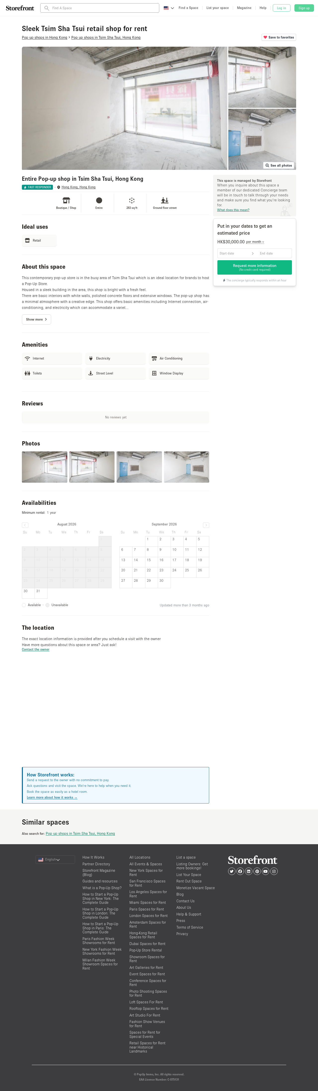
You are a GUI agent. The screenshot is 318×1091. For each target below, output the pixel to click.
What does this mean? (233, 210)
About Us (183, 907)
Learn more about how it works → (52, 797)
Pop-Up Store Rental (145, 950)
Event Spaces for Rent (147, 974)
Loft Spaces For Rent (146, 1002)
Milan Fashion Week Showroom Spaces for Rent (100, 964)
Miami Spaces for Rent (147, 902)
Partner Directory (96, 864)
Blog (180, 894)
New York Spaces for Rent (146, 872)
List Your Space (188, 875)
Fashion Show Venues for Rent (147, 1023)
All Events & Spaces (145, 864)
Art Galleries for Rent (146, 967)
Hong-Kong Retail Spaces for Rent (143, 935)
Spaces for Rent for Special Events (144, 1034)
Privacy (182, 934)
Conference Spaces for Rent (147, 983)
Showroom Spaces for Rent (147, 959)
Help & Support (188, 914)
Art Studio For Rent (144, 1015)
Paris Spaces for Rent (146, 909)
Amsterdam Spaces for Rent (147, 924)
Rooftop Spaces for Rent (148, 1008)
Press (180, 920)
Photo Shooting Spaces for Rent (148, 993)
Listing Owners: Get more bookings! (192, 866)
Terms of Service (189, 927)
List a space (186, 857)
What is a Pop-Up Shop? (101, 888)
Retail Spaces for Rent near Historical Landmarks (147, 1047)
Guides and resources (100, 881)
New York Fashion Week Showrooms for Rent (102, 951)
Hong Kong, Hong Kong (79, 187)
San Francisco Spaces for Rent (147, 883)
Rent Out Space (189, 881)
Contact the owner (35, 649)
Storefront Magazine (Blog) (98, 872)
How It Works (93, 857)
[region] (115, 715)
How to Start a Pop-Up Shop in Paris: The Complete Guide (100, 928)
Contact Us (185, 901)
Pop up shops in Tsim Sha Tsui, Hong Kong (80, 833)
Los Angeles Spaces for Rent (148, 894)
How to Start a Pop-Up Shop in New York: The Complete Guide (100, 898)
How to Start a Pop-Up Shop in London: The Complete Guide (100, 913)
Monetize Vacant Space (195, 888)
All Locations (139, 857)
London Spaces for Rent (148, 915)
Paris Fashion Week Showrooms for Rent (98, 941)
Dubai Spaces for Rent (147, 944)
